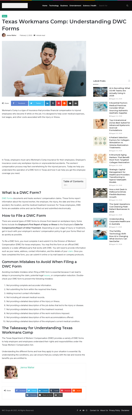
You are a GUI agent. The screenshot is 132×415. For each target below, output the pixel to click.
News (4, 16)
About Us (104, 410)
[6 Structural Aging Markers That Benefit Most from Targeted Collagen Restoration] (100, 158)
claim (70, 251)
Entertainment (75, 6)
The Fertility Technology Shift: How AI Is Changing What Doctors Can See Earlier (118, 236)
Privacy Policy (114, 410)
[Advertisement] (44, 140)
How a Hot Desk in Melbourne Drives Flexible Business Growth (118, 193)
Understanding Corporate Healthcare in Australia (119, 221)
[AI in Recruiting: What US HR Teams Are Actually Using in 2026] (100, 92)
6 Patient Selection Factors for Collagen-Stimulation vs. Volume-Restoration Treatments (119, 142)
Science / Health (89, 6)
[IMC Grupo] (13, 5)
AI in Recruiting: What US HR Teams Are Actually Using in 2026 (119, 92)
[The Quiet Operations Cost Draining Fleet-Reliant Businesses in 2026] (100, 208)
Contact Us (94, 410)
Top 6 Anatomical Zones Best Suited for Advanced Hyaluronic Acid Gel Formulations (119, 125)
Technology (54, 6)
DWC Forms (7, 198)
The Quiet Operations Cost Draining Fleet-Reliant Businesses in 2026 (119, 208)
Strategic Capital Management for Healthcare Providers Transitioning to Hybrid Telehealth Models (119, 175)
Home (44, 6)
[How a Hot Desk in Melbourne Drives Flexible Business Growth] (100, 193)
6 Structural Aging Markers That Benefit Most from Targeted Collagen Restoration (119, 159)
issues (47, 275)
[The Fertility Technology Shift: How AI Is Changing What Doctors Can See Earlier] (100, 235)
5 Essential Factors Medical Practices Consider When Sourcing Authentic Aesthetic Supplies (118, 108)
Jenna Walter (11, 35)
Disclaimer (125, 410)
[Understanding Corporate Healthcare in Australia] (100, 223)
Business (64, 6)
